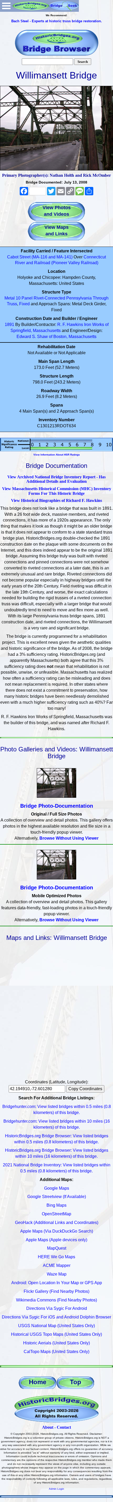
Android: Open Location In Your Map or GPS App (56, 1283)
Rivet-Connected (49, 298)
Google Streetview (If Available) (56, 1196)
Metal (9, 298)
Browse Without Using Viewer (69, 838)
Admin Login (56, 1488)
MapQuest (56, 1248)
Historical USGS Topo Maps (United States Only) (56, 1334)
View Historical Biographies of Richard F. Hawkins (56, 500)
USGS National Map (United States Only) (56, 1325)
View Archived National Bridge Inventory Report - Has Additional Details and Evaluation (56, 479)
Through (101, 298)
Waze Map (56, 1274)
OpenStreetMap (56, 1214)
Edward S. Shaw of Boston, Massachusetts (56, 336)
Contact (64, 1427)
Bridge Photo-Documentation (56, 806)
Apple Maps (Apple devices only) (56, 1240)
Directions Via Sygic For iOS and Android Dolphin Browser (56, 1317)
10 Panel (24, 298)
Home (37, 1381)
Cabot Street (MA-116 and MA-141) (40, 257)
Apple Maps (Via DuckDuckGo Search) (56, 1231)
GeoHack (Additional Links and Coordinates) (56, 1222)
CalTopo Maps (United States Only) (56, 1351)
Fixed (24, 304)
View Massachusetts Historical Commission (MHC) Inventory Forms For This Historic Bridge (56, 491)
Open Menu (6, 6)
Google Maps (56, 1188)
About (47, 1427)
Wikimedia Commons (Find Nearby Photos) (56, 1300)
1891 (9, 324)
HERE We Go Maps (56, 1257)
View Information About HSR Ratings (56, 454)
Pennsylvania (79, 298)
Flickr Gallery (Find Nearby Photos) (56, 1291)
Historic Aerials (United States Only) (56, 1343)
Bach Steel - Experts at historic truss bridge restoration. (56, 21)
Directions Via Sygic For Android (56, 1308)
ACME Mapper (56, 1265)
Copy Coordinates (85, 1089)
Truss (12, 304)
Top (75, 1381)
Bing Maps (56, 1205)
